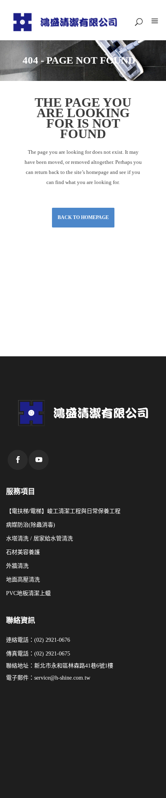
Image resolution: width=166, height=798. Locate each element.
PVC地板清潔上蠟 (28, 593)
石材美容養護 (23, 552)
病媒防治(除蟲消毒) (30, 525)
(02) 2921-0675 (52, 654)
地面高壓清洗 (23, 580)
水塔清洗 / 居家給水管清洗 (39, 538)
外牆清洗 (17, 566)
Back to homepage (83, 217)
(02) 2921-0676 (52, 640)
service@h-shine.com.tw (62, 678)
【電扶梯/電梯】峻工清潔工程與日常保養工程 (63, 511)
